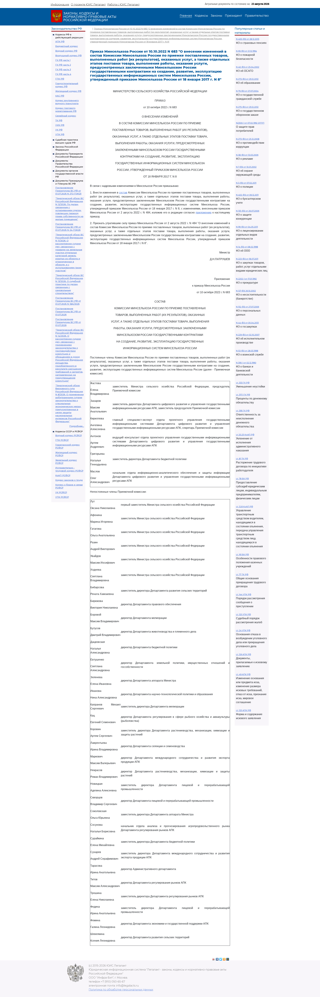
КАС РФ (59, 95)
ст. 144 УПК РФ (243, 594)
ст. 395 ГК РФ (243, 410)
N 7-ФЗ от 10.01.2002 (246, 167)
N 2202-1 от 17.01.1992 (246, 279)
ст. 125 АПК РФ (243, 710)
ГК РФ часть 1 (62, 60)
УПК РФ (59, 134)
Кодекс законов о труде (69, 480)
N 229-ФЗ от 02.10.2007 (248, 334)
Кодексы (201, 15)
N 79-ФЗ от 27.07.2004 (247, 91)
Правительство (257, 15)
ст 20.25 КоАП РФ (245, 434)
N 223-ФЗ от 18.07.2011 (247, 259)
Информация (60, 4)
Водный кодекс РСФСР (68, 435)
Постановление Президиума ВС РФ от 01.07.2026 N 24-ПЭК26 (68, 227)
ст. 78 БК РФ (242, 478)
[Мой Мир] (228, 958)
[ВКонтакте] (217, 958)
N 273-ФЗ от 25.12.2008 (247, 139)
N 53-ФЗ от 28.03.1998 (247, 350)
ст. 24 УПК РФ (243, 630)
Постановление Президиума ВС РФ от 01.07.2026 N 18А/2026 (68, 301)
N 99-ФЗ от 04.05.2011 (247, 227)
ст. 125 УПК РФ (243, 614)
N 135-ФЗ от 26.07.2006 (247, 211)
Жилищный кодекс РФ (68, 91)
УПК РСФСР (62, 497)
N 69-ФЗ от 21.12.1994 (246, 51)
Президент (233, 15)
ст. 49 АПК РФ (243, 674)
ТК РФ (58, 120)
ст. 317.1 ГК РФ (243, 394)
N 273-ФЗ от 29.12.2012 (247, 79)
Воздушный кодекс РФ (68, 55)
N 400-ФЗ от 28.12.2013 (247, 39)
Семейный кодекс (65, 115)
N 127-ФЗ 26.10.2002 (246, 291)
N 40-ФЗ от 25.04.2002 (247, 67)
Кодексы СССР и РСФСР (69, 431)
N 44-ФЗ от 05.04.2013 (247, 323)
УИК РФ (59, 125)
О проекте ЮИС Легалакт (88, 4)
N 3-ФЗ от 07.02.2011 (246, 183)
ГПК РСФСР (62, 440)
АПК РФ (59, 41)
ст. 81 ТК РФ (242, 458)
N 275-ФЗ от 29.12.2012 (247, 107)
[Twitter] (220, 958)
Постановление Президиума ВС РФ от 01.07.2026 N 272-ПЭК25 (68, 190)
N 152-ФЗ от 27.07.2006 (247, 307)
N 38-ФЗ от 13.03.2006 (247, 155)
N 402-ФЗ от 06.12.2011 (247, 195)
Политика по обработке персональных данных (121, 989)
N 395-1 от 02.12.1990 (246, 362)
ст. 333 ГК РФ (243, 382)
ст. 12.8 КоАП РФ (244, 506)
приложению (204, 212)
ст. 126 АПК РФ (243, 654)
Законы (216, 15)
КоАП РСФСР (62, 475)
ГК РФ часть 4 (63, 74)
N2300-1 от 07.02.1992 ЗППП (250, 123)
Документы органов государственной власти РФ (69, 173)
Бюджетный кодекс (66, 46)
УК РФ (58, 129)
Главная (186, 15)
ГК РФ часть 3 (63, 69)
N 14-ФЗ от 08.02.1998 (247, 247)
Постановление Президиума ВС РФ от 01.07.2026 (68, 311)
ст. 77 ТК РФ (242, 574)
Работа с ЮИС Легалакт (123, 4)
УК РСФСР (61, 492)
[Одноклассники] (224, 958)
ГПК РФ (59, 78)
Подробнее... (76, 426)
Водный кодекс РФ (66, 50)
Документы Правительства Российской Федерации (69, 163)
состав (123, 192)
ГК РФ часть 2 (63, 64)
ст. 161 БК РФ (242, 554)
